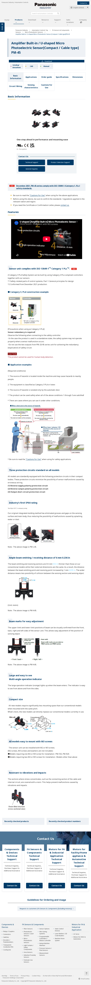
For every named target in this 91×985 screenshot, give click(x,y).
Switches (6, 937)
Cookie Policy (36, 975)
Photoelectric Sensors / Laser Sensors (29, 934)
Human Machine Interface (44, 944)
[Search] (58, 13)
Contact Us (83, 3)
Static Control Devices (59, 930)
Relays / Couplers (8, 931)
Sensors (18, 32)
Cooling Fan (7, 950)
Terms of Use (14, 975)
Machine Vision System (59, 939)
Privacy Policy (25, 975)
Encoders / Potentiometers (8, 941)
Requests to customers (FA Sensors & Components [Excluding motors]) (46, 909)
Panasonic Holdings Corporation (13, 977)
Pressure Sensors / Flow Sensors (45, 949)
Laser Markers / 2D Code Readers (61, 935)
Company (83, 20)
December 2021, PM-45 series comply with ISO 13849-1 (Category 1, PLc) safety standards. (48, 187)
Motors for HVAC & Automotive (79, 938)
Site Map (4, 975)
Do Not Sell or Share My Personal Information (57, 975)
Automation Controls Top (40, 30)
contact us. (64, 205)
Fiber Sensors (28, 929)
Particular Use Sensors (28, 961)
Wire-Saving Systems (43, 933)
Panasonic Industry (22, 30)
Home (6, 20)
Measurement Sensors (43, 954)
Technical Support (31, 162)
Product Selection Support (60, 162)
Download (32, 20)
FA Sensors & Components (60, 30)
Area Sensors (28, 952)
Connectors (7, 934)
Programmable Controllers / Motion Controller (45, 938)
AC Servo (76, 934)
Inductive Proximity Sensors (30, 956)
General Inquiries (32, 169)
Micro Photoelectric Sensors (34, 32)
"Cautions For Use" (37, 195)
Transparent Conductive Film (8, 946)
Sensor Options (44, 929)
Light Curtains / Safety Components (28, 947)
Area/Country (85, 979)
